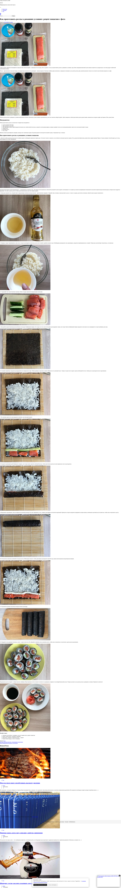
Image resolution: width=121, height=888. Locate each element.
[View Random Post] (0, 13)
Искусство (5, 9)
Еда (3, 11)
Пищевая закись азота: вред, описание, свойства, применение (21, 833)
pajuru (11, 22)
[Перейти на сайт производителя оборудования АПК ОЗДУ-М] (108, 881)
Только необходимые (53, 884)
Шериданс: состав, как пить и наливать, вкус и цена (18, 883)
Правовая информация (50, 821)
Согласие (66, 821)
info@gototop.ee (72, 821)
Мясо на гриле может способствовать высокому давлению (20, 783)
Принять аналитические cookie (40, 884)
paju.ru (1, 2)
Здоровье (4, 10)
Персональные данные (59, 821)
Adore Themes (35, 816)
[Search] (0, 14)
